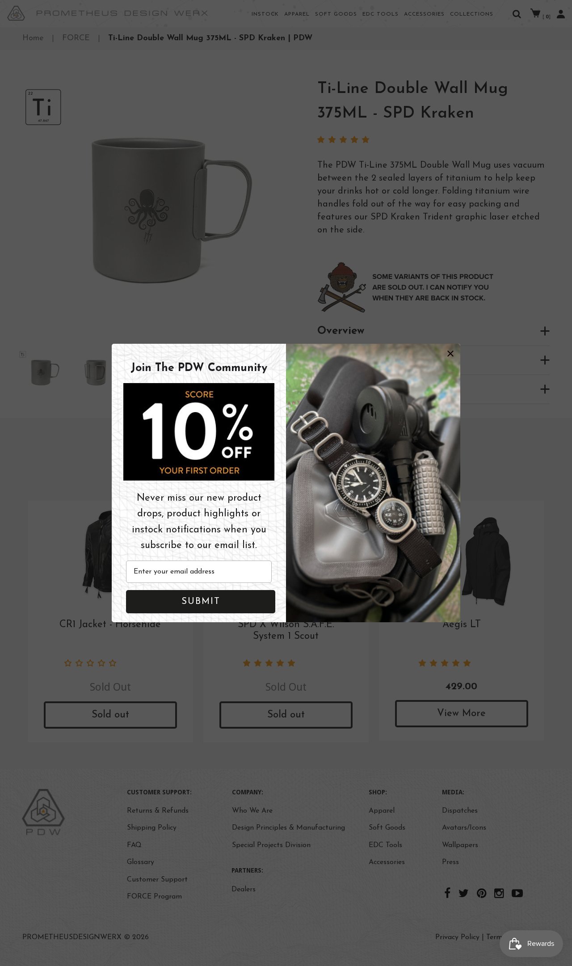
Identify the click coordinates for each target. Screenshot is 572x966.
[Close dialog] (450, 353)
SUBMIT (200, 601)
